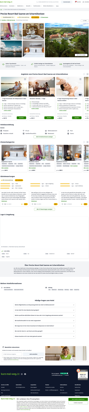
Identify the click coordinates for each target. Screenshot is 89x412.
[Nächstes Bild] (25, 87)
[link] (14, 98)
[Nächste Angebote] (87, 74)
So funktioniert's (63, 392)
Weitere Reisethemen (48, 6)
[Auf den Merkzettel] (25, 79)
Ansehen (21, 117)
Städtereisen (20, 6)
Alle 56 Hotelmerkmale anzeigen (44, 136)
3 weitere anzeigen (7, 110)
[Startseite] (1, 9)
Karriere (62, 387)
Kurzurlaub (11, 6)
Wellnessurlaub (3, 6)
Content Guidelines (79, 392)
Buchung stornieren (5, 390)
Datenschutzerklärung (14, 359)
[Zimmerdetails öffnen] (25, 146)
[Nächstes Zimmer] (87, 142)
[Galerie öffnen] (11, 31)
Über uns (62, 390)
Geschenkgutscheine (20, 387)
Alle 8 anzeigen (5, 168)
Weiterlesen (4, 201)
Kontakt (3, 387)
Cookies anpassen (23, 406)
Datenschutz (77, 387)
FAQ (2, 392)
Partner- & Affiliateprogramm (51, 390)
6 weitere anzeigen (35, 108)
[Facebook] (25, 374)
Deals (57, 6)
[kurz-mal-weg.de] (6, 2)
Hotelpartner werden (50, 387)
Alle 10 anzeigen (74, 165)
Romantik (28, 6)
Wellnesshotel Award (35, 390)
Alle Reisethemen (34, 392)
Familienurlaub (36, 6)
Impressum (77, 390)
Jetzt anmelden (33, 354)
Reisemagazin (34, 387)
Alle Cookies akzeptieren (78, 399)
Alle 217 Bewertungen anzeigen (44, 209)
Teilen (85, 20)
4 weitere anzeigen (62, 110)
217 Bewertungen (44, 17)
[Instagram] (22, 374)
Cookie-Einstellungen (5, 395)
